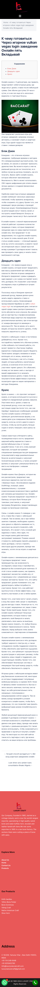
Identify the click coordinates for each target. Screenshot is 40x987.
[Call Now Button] (35, 982)
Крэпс (9, 74)
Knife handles (7, 899)
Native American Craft (10, 910)
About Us (5, 860)
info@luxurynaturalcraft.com (13, 966)
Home (5, 22)
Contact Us (6, 865)
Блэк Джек (11, 68)
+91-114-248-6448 (9, 960)
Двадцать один (13, 71)
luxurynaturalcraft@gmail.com (13, 969)
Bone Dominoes (8, 905)
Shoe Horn (6, 913)
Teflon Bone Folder (9, 902)
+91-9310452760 (8, 963)
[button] (4, 982)
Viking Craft (6, 908)
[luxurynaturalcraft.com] (20, 7)
